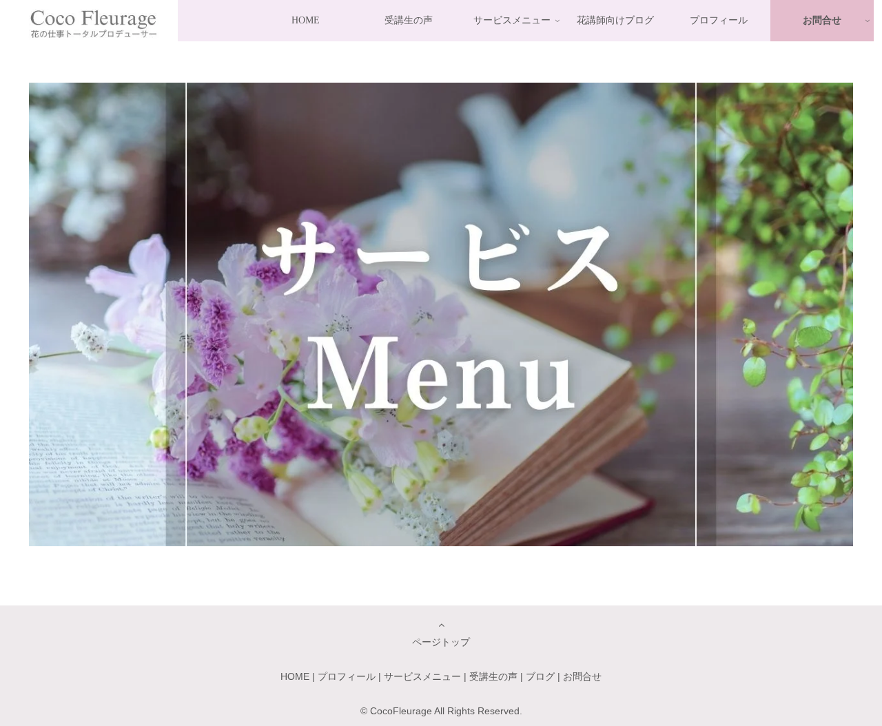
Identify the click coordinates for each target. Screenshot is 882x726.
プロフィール (347, 676)
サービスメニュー (422, 676)
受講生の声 (493, 676)
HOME (294, 676)
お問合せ (582, 676)
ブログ (540, 676)
